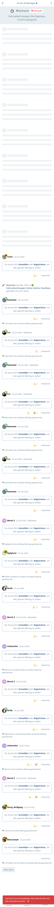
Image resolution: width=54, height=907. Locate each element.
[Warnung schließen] (28, 901)
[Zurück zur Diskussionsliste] (3, 3)
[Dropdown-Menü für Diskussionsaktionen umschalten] (51, 3)
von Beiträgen (26, 3)
